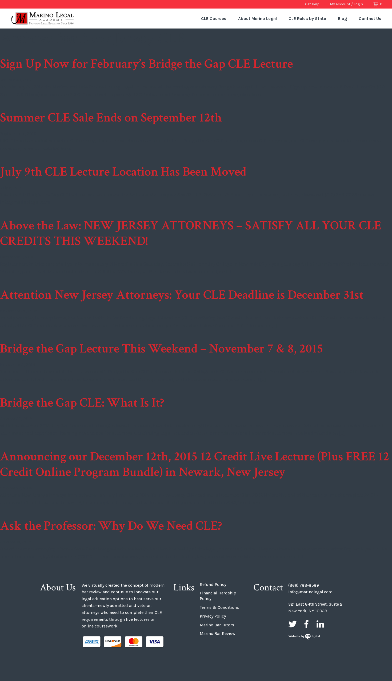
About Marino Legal (257, 18)
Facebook (306, 624)
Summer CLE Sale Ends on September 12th (111, 117)
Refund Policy (213, 584)
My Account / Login (346, 4)
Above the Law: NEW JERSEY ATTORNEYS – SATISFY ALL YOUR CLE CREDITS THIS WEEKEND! (190, 233)
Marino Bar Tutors (217, 624)
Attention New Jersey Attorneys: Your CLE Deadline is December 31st (181, 294)
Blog (342, 18)
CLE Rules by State (307, 18)
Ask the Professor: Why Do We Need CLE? (111, 525)
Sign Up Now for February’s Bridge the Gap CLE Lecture (146, 63)
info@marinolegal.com (310, 591)
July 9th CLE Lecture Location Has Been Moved (123, 171)
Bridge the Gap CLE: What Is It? (82, 402)
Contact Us (370, 18)
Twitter (292, 624)
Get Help (312, 4)
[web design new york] (304, 637)
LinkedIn (320, 624)
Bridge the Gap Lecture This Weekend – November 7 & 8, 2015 (161, 348)
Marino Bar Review (217, 633)
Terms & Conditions (219, 607)
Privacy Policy (213, 616)
